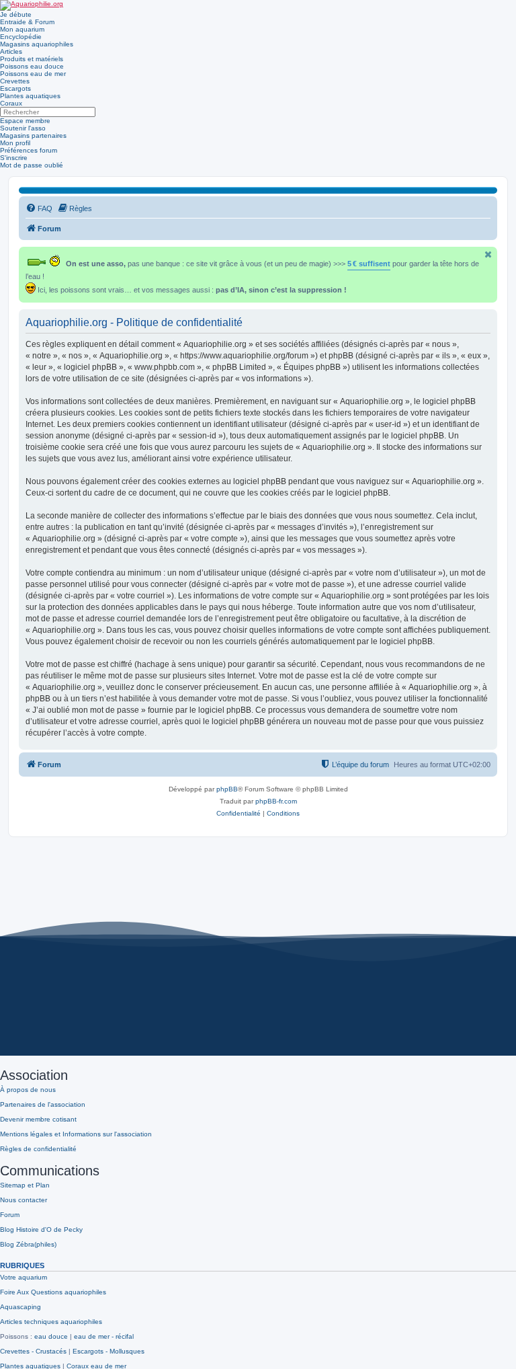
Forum (9, 1214)
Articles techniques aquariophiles (51, 1321)
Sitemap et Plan (25, 1185)
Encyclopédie (21, 36)
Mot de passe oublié (31, 165)
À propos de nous (28, 1089)
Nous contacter (23, 1200)
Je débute (16, 14)
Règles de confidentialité (38, 1148)
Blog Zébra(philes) (28, 1244)
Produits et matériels (31, 59)
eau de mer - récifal (104, 1336)
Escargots (15, 88)
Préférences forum (28, 150)
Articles (11, 51)
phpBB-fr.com (276, 801)
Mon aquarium (22, 29)
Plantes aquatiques (30, 96)
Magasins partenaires (33, 135)
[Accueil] (31, 5)
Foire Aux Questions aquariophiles (53, 1292)
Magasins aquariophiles (36, 44)
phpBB (227, 789)
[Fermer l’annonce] (488, 254)
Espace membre (25, 120)
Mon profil (15, 143)
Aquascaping (20, 1307)
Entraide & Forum (27, 22)
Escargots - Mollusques (108, 1351)
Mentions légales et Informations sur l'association (76, 1134)
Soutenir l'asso (23, 128)
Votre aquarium (23, 1277)
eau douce (51, 1336)
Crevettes (15, 81)
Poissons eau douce (32, 66)
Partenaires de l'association (42, 1104)
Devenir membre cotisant (38, 1119)
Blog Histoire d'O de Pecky (41, 1229)
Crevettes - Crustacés (33, 1351)
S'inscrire (14, 157)
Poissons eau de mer (33, 73)
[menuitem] (39, 208)
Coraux (11, 103)
